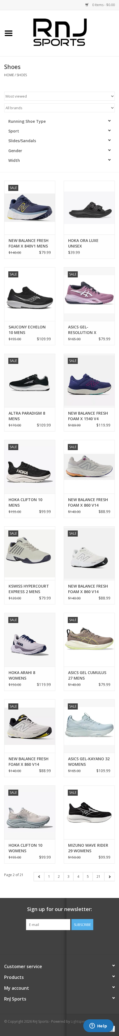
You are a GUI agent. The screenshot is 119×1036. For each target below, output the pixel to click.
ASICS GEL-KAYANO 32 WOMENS (89, 761)
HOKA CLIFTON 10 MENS (25, 502)
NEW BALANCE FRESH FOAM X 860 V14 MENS (28, 761)
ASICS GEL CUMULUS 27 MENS (87, 675)
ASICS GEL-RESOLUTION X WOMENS (82, 329)
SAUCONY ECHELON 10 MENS (27, 329)
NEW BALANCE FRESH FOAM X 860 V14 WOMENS (88, 502)
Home (9, 75)
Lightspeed (79, 1021)
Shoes (22, 75)
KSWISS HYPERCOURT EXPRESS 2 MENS (29, 588)
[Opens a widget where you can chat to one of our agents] (98, 1026)
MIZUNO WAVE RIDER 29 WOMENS (88, 848)
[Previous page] (39, 876)
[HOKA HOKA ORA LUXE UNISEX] (89, 207)
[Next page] (109, 876)
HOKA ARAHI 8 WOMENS (22, 675)
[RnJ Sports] (68, 32)
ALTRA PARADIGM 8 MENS (27, 415)
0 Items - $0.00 (103, 4)
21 (98, 876)
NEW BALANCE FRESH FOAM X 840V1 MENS (28, 243)
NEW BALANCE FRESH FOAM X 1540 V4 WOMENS (88, 416)
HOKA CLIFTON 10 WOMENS (25, 848)
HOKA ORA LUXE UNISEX (83, 243)
